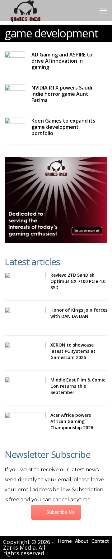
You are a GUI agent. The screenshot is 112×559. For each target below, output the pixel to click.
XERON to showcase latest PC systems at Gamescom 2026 (73, 351)
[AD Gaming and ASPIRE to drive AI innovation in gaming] (15, 57)
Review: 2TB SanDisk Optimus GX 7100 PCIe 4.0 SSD (77, 281)
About (81, 541)
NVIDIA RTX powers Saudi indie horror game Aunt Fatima (61, 94)
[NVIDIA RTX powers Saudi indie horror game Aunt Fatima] (15, 90)
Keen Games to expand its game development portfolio (63, 127)
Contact (100, 541)
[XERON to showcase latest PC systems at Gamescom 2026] (25, 353)
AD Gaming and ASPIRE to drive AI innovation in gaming (61, 60)
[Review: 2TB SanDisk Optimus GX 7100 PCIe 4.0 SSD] (25, 283)
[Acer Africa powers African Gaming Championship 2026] (25, 423)
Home (65, 541)
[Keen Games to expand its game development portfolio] (15, 123)
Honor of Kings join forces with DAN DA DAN (78, 313)
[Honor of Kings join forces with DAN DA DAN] (25, 318)
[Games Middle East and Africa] (25, 21)
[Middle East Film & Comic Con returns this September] (25, 388)
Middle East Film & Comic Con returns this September (77, 386)
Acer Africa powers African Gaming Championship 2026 (71, 421)
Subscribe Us (60, 512)
